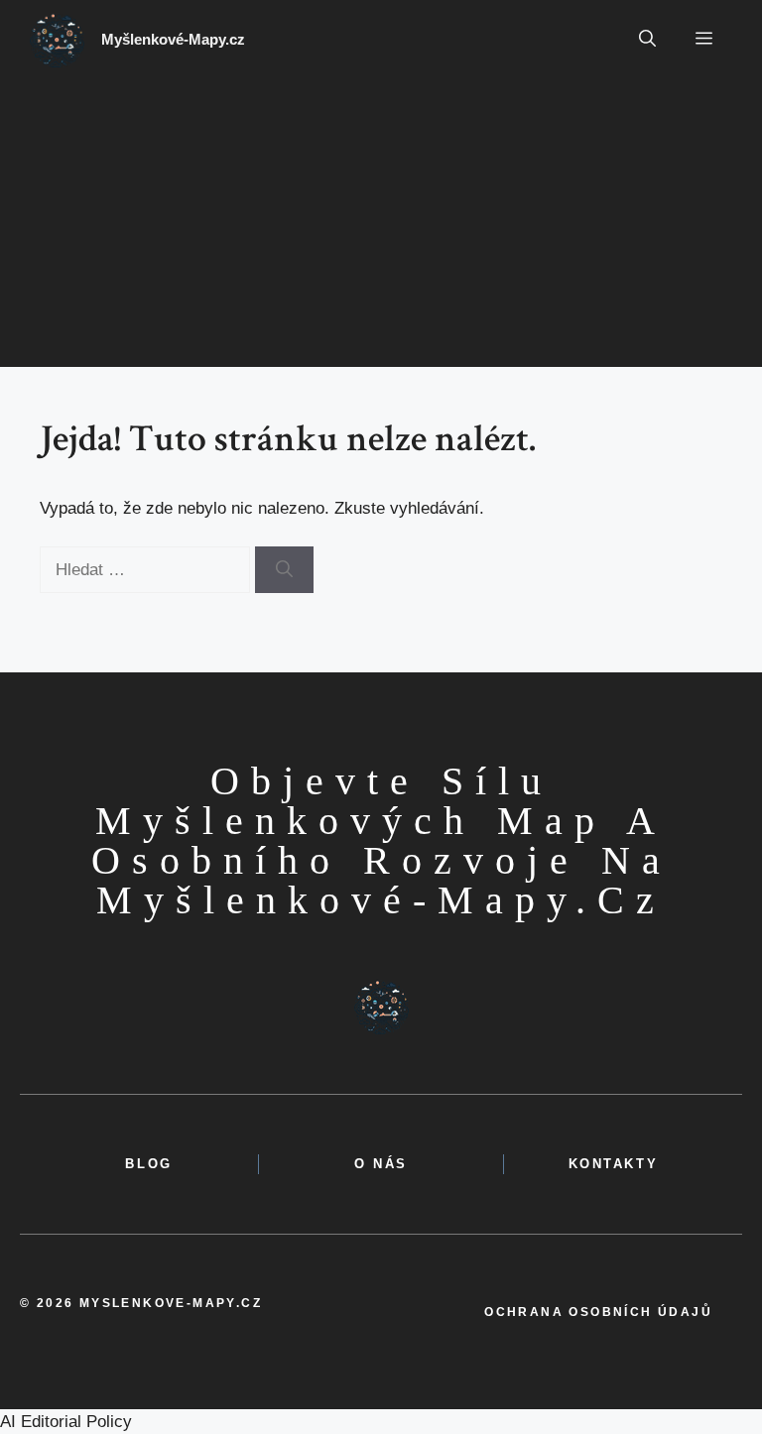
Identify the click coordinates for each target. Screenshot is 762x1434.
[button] (647, 39)
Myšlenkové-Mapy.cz (173, 39)
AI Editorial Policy (66, 1421)
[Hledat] (284, 570)
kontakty (614, 1163)
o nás (381, 1163)
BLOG (148, 1163)
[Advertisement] (381, 228)
